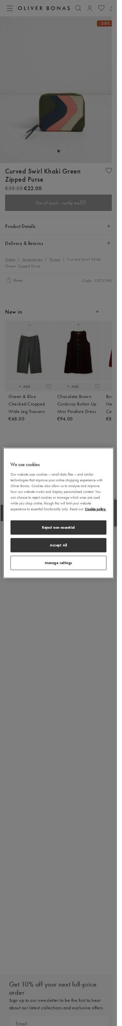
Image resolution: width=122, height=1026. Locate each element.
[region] (58, 513)
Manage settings (58, 562)
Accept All (58, 545)
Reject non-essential (58, 527)
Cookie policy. (95, 509)
